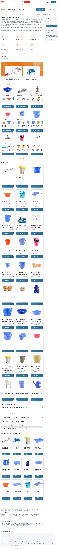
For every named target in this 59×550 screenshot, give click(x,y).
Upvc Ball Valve (18, 545)
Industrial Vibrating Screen (19, 535)
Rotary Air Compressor (41, 535)
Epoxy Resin (13, 539)
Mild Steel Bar (19, 539)
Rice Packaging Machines (6, 537)
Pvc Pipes (54, 543)
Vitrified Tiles (39, 543)
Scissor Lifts (11, 535)
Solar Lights (27, 543)
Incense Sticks (21, 543)
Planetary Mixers (25, 541)
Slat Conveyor (11, 541)
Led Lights (38, 541)
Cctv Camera (44, 541)
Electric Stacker (4, 535)
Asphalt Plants (4, 541)
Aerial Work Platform (50, 537)
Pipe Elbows (24, 545)
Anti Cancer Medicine (5, 543)
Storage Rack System (6, 539)
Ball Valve (50, 541)
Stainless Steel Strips (37, 539)
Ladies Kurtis (32, 541)
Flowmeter (33, 535)
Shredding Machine (16, 537)
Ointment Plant (18, 541)
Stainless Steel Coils (46, 543)
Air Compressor (14, 543)
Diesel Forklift (42, 537)
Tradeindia (2, 5)
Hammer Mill (23, 537)
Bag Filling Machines (47, 539)
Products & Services (13, 14)
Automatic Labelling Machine (33, 537)
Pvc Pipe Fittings (5, 545)
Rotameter (28, 535)
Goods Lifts (33, 543)
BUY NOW (7, 186)
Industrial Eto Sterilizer (51, 535)
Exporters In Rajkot (49, 39)
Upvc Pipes (11, 545)
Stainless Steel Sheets (28, 539)
